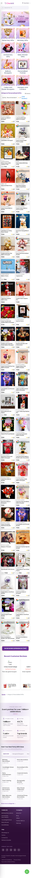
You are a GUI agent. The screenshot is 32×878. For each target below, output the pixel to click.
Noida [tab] (28, 754)
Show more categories (7, 803)
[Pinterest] (10, 849)
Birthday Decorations (7, 813)
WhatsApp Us (5, 832)
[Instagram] (3, 849)
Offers (18, 818)
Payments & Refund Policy (8, 861)
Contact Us (5, 837)
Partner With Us (20, 821)
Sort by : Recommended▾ (9, 97)
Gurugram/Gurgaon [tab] (18, 754)
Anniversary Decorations (5, 816)
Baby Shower (5, 822)
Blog (17, 815)
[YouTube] (18, 849)
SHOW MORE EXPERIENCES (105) (15, 649)
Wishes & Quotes (6, 840)
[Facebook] (7, 849)
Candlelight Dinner (7, 820)
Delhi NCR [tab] (6, 754)
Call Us (3, 835)
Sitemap (18, 823)
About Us (18, 813)
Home (3, 694)
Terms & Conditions (7, 859)
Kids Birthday (5, 825)
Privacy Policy (17, 859)
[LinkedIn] (14, 849)
